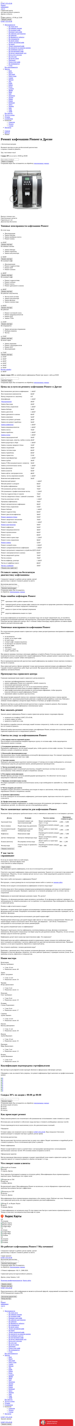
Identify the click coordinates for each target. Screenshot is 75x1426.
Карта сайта (27, 1280)
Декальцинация (6, 401)
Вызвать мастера (7, 244)
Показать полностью (8, 848)
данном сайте (57, 882)
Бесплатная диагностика (9, 1296)
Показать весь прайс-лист (9, 568)
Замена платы (5, 435)
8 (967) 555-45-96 (39, 1132)
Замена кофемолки (7, 424)
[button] (8, 120)
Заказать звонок (6, 19)
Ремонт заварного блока (9, 517)
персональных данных (41, 163)
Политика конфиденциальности (11, 1280)
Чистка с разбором (7, 565)
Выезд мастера (6, 1298)
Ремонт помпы (6, 542)
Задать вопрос (6, 867)
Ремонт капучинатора (8, 524)
